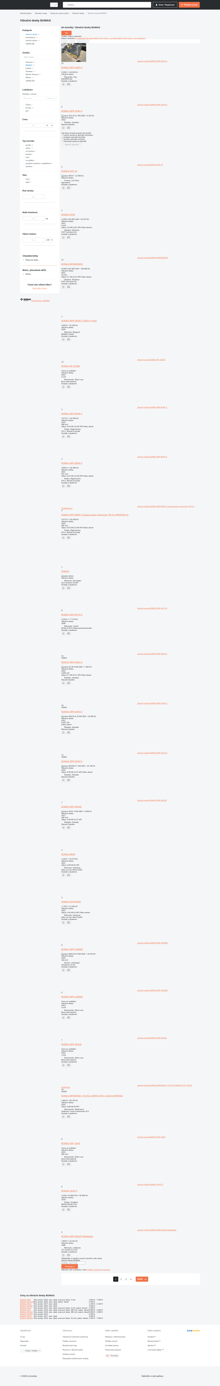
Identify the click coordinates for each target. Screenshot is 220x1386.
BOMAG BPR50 (26, 1318)
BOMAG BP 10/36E (70, 366)
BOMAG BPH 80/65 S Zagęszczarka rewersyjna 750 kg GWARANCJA (94, 515)
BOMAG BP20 (25, 1316)
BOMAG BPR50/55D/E (72, 264)
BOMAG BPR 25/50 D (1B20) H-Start (79, 321)
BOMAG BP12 (25, 1304)
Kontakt (23, 1345)
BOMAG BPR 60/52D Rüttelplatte (77, 1236)
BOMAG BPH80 (26, 1312)
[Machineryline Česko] (33, 5)
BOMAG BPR (25, 1300)
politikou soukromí (94, 1270)
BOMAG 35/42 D (69, 1191)
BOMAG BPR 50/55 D (71, 67)
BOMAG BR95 (68, 854)
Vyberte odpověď (72, 144)
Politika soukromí (69, 1341)
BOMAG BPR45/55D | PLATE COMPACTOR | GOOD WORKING (92, 1096)
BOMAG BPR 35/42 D (71, 761)
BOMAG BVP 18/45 (70, 1143)
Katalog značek (69, 1354)
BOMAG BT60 (68, 214)
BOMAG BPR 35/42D (71, 807)
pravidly (107, 1270)
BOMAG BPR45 (26, 1314)
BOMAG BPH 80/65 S (71, 414)
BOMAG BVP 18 (69, 171)
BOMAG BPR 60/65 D (71, 662)
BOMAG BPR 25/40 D (71, 111)
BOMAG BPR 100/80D (72, 949)
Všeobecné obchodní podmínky (75, 1337)
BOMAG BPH (25, 1310)
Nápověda (24, 1341)
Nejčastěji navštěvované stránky (75, 1358)
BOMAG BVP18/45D (71, 902)
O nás (22, 1337)
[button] (63, 84)
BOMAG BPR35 (26, 1306)
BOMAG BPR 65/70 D (71, 615)
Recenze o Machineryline (73, 1350)
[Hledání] (65, 4)
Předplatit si (69, 1266)
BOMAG (65, 571)
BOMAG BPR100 (27, 1302)
